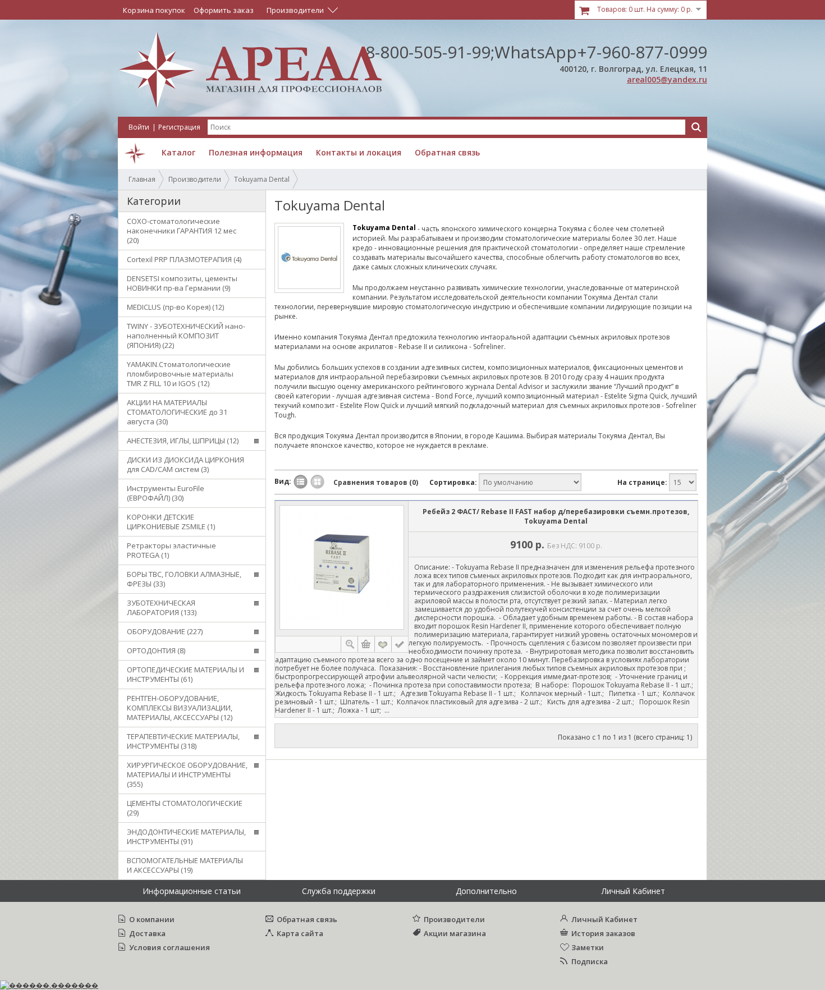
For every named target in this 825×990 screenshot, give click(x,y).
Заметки (587, 947)
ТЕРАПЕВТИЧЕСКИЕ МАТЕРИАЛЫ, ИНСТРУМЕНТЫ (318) (183, 741)
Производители (194, 179)
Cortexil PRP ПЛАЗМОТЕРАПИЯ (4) (184, 259)
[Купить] (366, 644)
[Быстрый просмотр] (349, 644)
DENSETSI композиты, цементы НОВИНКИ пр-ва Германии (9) (182, 283)
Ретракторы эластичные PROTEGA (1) (171, 550)
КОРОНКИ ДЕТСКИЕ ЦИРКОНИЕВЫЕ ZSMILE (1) (171, 521)
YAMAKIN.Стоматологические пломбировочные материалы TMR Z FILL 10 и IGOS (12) (180, 373)
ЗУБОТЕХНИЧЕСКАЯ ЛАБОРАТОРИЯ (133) (161, 607)
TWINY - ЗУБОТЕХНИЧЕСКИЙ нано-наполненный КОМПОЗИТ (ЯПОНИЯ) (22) (186, 335)
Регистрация (179, 127)
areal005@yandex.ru (667, 79)
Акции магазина (455, 933)
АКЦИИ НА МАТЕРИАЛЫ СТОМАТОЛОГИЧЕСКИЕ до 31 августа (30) (177, 412)
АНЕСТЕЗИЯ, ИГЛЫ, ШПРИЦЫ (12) (183, 441)
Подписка (589, 961)
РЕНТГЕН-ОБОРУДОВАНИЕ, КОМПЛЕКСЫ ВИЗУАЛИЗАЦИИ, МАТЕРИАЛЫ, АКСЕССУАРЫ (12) (179, 707)
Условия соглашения (169, 947)
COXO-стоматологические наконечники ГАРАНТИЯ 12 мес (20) (181, 230)
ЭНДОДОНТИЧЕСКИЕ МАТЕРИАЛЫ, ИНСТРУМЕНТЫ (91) (186, 836)
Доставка (147, 933)
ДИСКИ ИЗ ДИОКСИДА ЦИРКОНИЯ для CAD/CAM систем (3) (185, 464)
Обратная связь (307, 919)
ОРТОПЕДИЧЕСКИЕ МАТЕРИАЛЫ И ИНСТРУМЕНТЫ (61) (185, 674)
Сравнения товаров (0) (375, 482)
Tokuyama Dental (262, 179)
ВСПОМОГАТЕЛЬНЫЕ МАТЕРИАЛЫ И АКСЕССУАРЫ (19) (185, 865)
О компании (152, 919)
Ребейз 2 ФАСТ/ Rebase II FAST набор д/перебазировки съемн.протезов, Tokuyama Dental (556, 516)
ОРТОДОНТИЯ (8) (156, 650)
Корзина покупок (154, 10)
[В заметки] (383, 644)
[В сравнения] (400, 644)
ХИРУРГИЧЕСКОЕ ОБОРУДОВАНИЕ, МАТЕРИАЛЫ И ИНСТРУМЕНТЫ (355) (187, 774)
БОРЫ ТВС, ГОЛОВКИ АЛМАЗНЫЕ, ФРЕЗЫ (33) (184, 579)
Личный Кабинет (604, 919)
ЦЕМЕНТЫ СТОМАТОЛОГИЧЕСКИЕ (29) (184, 808)
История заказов (603, 933)
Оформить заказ (224, 10)
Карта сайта (300, 933)
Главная (142, 179)
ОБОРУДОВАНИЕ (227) (165, 631)
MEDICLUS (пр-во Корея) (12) (175, 307)
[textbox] (446, 127)
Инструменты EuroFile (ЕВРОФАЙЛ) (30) (165, 493)
